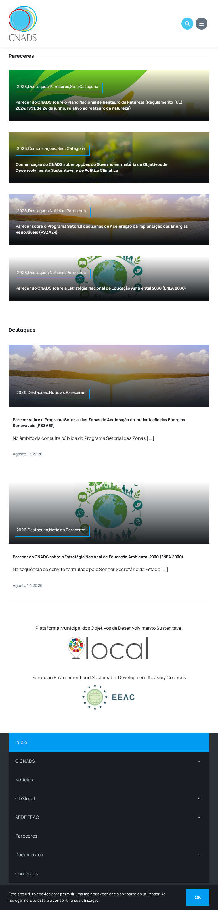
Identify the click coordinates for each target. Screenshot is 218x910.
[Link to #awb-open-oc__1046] (187, 24)
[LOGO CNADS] (23, 8)
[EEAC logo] (109, 686)
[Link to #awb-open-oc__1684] (201, 24)
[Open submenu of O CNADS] (198, 761)
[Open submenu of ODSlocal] (198, 798)
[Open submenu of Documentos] (198, 855)
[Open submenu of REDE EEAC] (198, 817)
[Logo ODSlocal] (109, 637)
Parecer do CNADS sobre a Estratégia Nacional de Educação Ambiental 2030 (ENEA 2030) (101, 288)
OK (198, 897)
